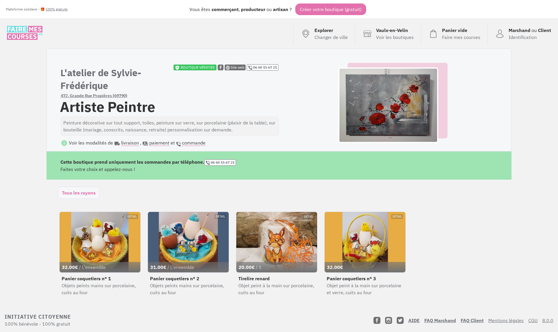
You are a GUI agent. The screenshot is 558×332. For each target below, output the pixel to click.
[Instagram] (388, 320)
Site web (237, 67)
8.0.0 (547, 320)
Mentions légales (506, 320)
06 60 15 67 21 (264, 67)
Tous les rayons (79, 193)
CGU (533, 320)
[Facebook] (376, 320)
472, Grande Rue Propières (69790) (94, 95)
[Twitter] (400, 320)
